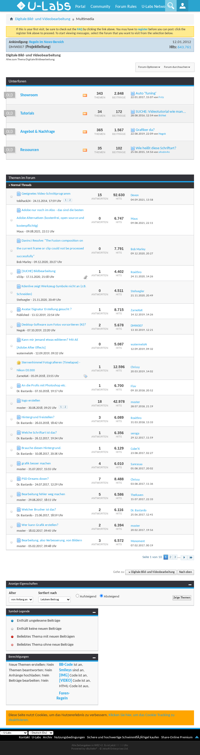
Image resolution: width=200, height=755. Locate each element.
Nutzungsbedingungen (69, 737)
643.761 (184, 47)
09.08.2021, (142, 223)
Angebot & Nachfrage (37, 132)
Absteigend (111, 596)
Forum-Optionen (148, 67)
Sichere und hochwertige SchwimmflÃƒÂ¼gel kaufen (123, 737)
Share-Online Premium (176, 737)
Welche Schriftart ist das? (39, 432)
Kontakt (24, 737)
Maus (20, 231)
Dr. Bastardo (24, 391)
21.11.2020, (142, 295)
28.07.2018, (142, 406)
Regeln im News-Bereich (46, 42)
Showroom (29, 95)
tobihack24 (23, 201)
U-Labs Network (155, 7)
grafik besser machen (36, 463)
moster (21, 408)
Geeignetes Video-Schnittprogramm (46, 193)
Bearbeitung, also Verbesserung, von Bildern (52, 540)
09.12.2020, (142, 253)
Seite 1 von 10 (152, 557)
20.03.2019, (142, 371)
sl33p (20, 277)
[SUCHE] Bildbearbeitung (38, 271)
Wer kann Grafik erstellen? (40, 525)
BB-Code (66, 665)
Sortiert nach (47, 593)
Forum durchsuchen (176, 67)
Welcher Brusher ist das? (39, 509)
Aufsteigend (87, 596)
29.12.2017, (142, 437)
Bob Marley (24, 262)
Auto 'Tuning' (146, 93)
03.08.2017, (142, 484)
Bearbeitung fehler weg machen (43, 494)
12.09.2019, (142, 349)
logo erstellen (31, 400)
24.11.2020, (142, 276)
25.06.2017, (142, 514)
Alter (12, 593)
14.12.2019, (142, 314)
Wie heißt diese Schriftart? (156, 148)
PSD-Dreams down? (35, 479)
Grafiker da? (145, 130)
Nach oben (185, 572)
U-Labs (36, 737)
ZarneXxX (22, 376)
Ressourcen (29, 150)
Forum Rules (125, 7)
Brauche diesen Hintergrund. (41, 448)
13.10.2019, (142, 330)
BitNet (162, 115)
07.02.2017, (142, 545)
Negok (162, 134)
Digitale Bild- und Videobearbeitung (42, 19)
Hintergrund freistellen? (38, 417)
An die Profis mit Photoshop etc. (44, 385)
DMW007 (16, 47)
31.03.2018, (142, 422)
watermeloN (25, 353)
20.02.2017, (142, 530)
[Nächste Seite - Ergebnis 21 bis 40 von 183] (184, 557)
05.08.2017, (142, 468)
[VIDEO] (65, 681)
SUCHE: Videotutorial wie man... (161, 112)
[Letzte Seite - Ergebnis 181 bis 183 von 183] (191, 557)
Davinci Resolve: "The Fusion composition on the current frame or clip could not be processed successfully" (50, 248)
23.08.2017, (142, 453)
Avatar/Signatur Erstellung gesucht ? (47, 309)
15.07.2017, (142, 499)
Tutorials (27, 114)
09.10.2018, (142, 390)
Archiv (47, 737)
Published (23, 315)
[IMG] (64, 676)
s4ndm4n (164, 152)
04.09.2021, (142, 200)
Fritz (161, 97)
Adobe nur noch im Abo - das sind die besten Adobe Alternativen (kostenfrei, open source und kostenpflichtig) (50, 217)
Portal (80, 7)
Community (100, 7)
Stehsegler (23, 300)
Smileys (65, 670)
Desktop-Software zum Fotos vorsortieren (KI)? (54, 324)
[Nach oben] (197, 737)
